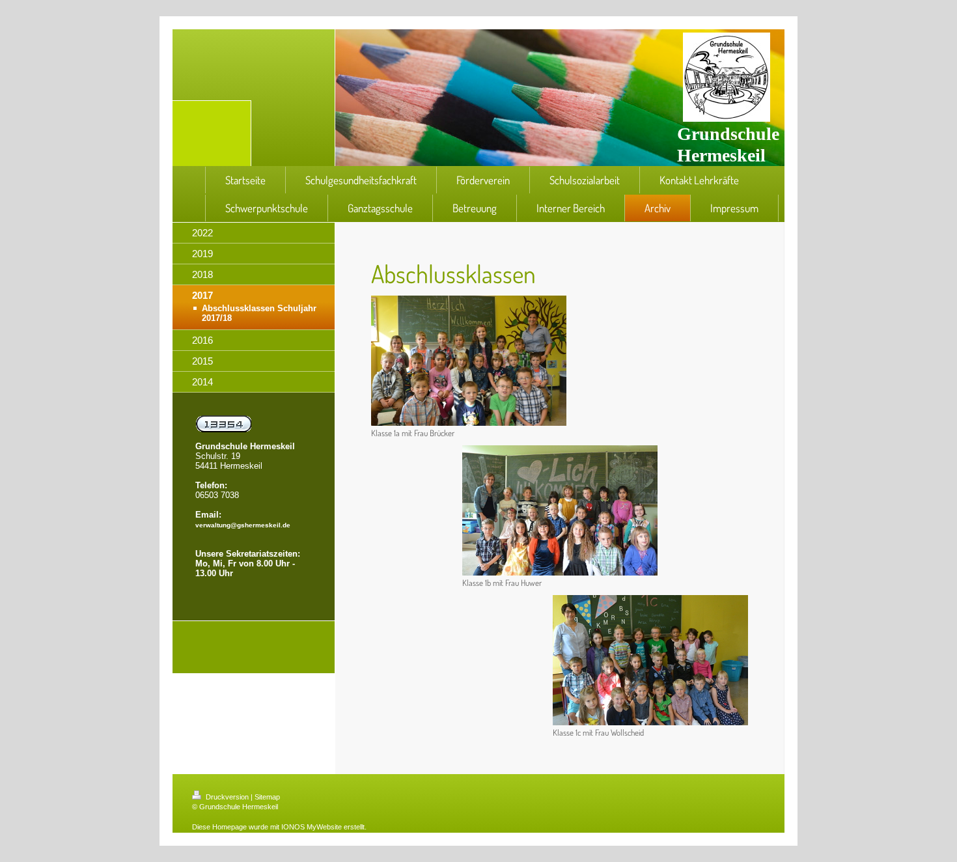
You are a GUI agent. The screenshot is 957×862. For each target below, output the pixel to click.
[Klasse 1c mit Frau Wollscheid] (650, 660)
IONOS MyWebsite (311, 827)
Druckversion (227, 797)
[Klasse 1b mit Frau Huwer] (560, 510)
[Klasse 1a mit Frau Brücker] (468, 361)
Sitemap (267, 797)
